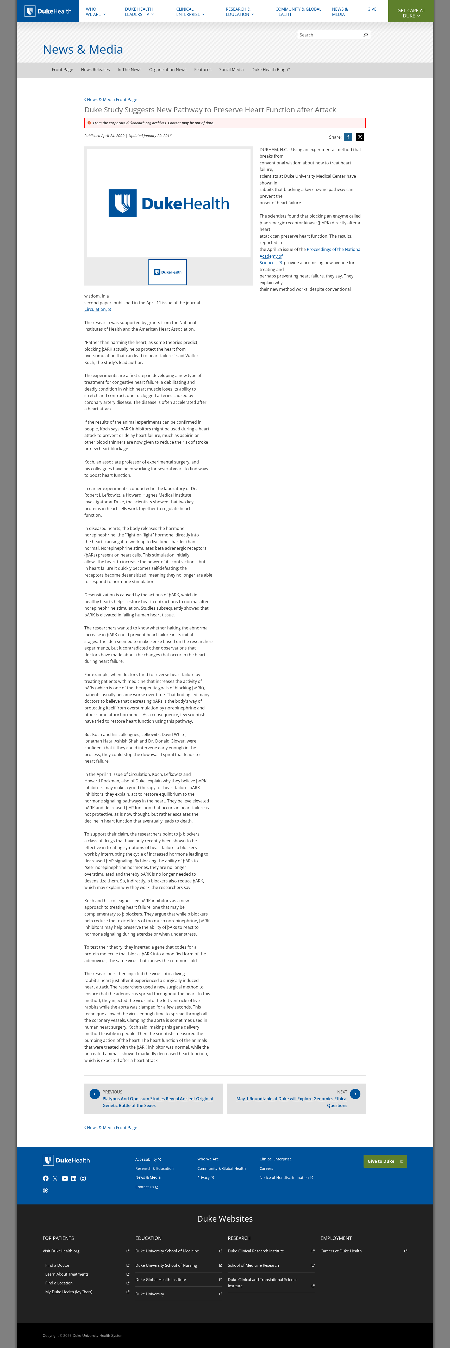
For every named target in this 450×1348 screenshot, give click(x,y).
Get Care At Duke (411, 13)
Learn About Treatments (67, 1274)
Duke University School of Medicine (167, 1250)
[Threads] (47, 1191)
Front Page (62, 69)
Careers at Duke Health (341, 1250)
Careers (266, 1168)
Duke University (149, 1293)
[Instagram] (84, 1179)
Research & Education (238, 11)
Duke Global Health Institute (160, 1279)
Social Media (231, 69)
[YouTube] (65, 1179)
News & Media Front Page (112, 99)
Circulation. (95, 309)
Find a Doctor (57, 1265)
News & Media (340, 11)
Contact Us (144, 1186)
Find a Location (59, 1282)
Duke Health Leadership (139, 11)
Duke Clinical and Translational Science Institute (262, 1282)
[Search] (365, 35)
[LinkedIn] (75, 1179)
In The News (129, 69)
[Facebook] (47, 1179)
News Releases (95, 69)
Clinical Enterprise (188, 11)
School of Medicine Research (253, 1265)
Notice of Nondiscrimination (284, 1177)
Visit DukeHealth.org (61, 1250)
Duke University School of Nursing (166, 1265)
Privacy (203, 1177)
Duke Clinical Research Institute (256, 1250)
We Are (93, 11)
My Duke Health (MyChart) (68, 1291)
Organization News (167, 69)
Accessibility (146, 1159)
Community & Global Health (298, 11)
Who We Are (208, 1159)
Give (372, 9)
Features (202, 69)
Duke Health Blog (268, 69)
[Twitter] (56, 1179)
